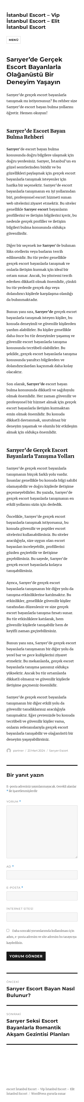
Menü (13, 40)
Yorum (13, 801)
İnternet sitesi (19, 908)
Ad (10, 866)
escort (10, 1089)
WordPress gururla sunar (48, 1094)
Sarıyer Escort (58, 750)
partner (18, 750)
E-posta (14, 887)
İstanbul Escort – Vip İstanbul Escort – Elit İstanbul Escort (33, 21)
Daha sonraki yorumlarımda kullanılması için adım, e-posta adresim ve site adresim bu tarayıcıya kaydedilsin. (41, 937)
